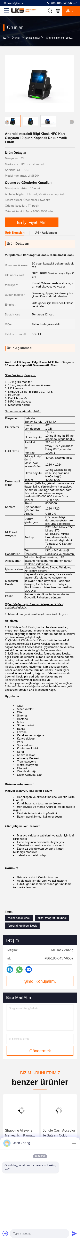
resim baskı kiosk (19, 917)
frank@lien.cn (16, 3)
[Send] (74, 1233)
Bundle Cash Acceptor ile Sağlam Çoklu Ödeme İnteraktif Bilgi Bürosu (58, 1133)
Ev (4, 37)
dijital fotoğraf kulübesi (52, 917)
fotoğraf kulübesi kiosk (22, 925)
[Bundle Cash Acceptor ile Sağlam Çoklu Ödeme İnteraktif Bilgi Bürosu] (59, 1110)
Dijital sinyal (33, 37)
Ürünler (16, 37)
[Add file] (5, 1233)
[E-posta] (28, 969)
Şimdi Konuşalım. (40, 981)
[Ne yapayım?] (19, 969)
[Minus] (74, 1143)
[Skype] (10, 969)
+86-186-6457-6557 (63, 3)
